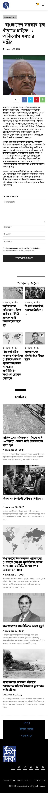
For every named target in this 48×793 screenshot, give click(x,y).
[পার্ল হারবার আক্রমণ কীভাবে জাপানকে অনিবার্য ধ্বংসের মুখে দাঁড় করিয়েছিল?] (24, 663)
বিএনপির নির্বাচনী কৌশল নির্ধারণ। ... (34, 310)
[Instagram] (19, 767)
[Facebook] (24, 99)
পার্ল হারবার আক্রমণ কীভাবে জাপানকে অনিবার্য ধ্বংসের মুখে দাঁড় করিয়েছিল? (23, 686)
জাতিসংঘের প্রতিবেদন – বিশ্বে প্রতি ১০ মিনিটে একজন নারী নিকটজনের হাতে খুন (23, 441)
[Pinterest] (36, 99)
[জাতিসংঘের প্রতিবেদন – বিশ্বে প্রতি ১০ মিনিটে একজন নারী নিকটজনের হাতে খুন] (13, 293)
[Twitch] (31, 767)
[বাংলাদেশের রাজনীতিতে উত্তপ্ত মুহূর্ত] (35, 338)
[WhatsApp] (42, 99)
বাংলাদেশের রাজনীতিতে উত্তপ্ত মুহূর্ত (34, 356)
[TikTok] (25, 767)
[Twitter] (30, 99)
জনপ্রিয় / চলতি (10, 17)
